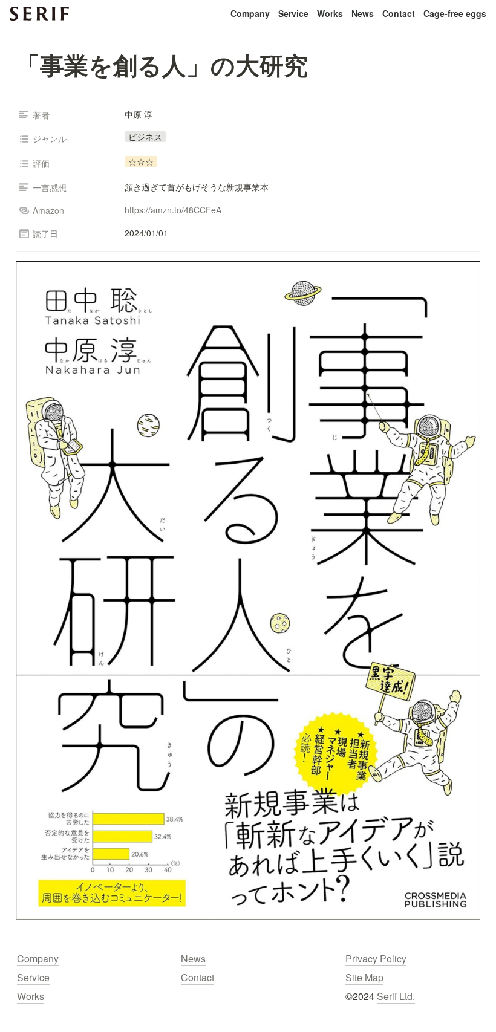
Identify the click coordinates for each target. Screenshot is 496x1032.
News (362, 13)
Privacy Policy (375, 958)
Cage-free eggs (454, 13)
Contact (398, 13)
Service (293, 13)
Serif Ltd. (396, 996)
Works (330, 13)
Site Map (364, 977)
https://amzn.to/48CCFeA (173, 210)
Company (250, 13)
